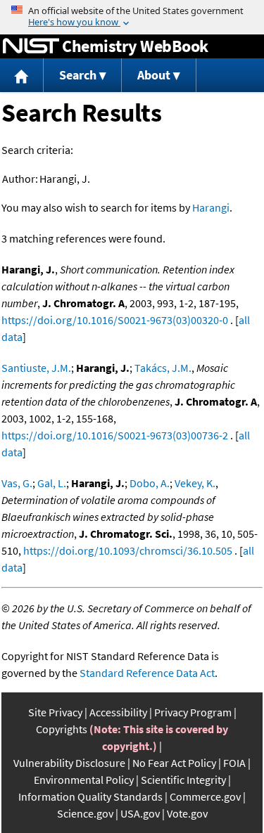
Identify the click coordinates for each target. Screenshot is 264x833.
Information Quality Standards (90, 796)
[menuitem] (22, 75)
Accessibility (118, 712)
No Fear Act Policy (174, 763)
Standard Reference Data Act (147, 673)
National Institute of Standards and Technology (31, 46)
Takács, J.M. (162, 368)
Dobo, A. (150, 483)
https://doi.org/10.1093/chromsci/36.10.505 (127, 550)
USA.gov (140, 813)
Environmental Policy (84, 780)
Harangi (211, 207)
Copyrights (61, 729)
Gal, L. (51, 483)
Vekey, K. (195, 483)
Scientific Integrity (183, 780)
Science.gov (85, 813)
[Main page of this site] (22, 75)
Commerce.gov (205, 796)
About (153, 75)
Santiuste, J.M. (36, 368)
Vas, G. (16, 483)
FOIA (234, 763)
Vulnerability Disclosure (69, 763)
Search (77, 75)
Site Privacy (55, 712)
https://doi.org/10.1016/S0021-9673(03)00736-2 (114, 435)
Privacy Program (193, 712)
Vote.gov (187, 813)
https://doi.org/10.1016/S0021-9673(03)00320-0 (114, 320)
